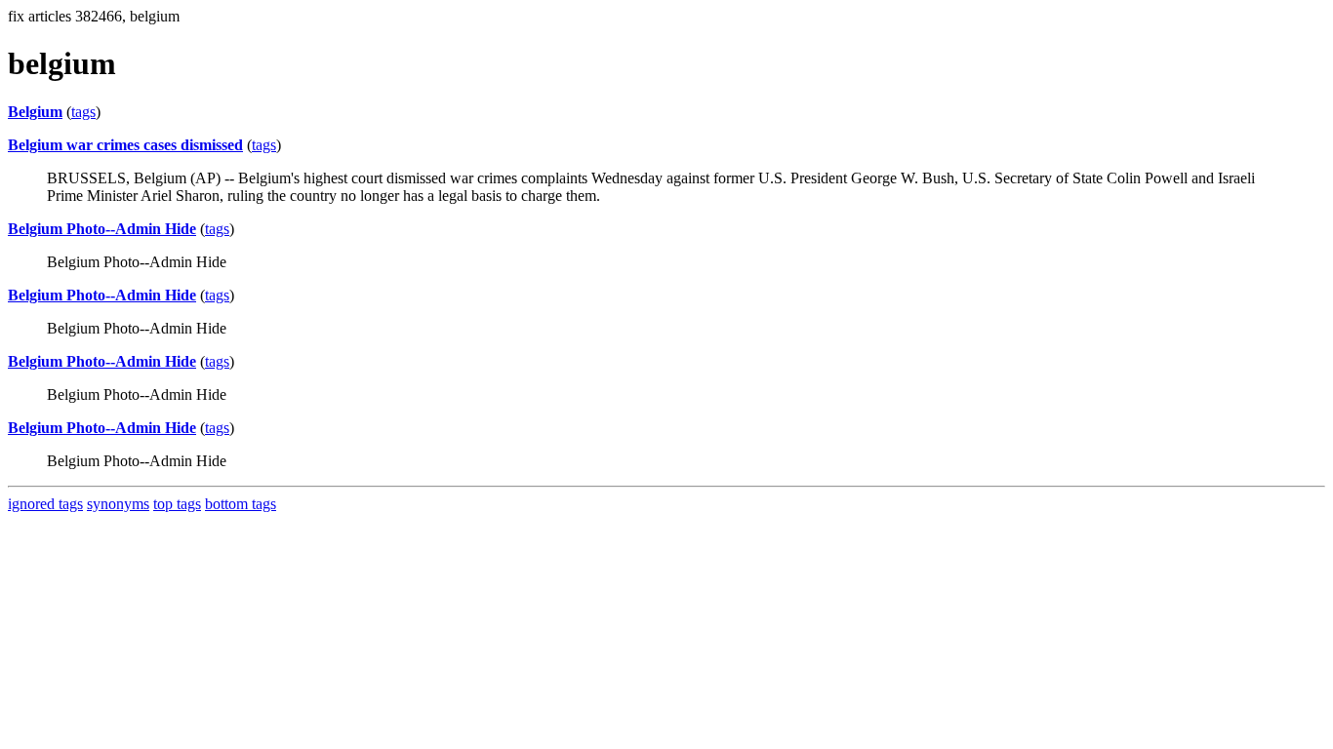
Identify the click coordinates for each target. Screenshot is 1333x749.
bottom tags (240, 503)
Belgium (35, 111)
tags (83, 111)
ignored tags (45, 503)
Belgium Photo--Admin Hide (102, 228)
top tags (177, 503)
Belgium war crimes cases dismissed (125, 145)
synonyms (118, 503)
